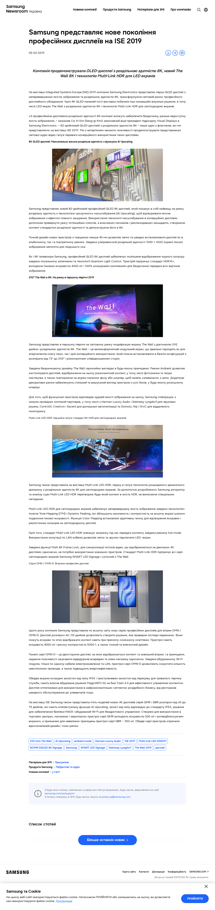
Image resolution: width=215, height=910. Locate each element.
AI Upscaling (62, 741)
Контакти (144, 871)
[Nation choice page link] (206, 10)
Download (168, 53)
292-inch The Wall (41, 741)
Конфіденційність (177, 871)
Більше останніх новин (106, 840)
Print (182, 53)
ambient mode (82, 741)
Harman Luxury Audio (108, 741)
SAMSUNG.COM (197, 871)
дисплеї (160, 747)
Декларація (158, 871)
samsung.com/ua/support (59, 793)
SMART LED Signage (93, 747)
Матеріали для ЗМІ (150, 9)
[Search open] (199, 10)
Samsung (71, 747)
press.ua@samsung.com (116, 796)
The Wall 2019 (143, 747)
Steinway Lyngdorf (120, 747)
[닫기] (206, 886)
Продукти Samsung (117, 9)
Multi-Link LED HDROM (152, 741)
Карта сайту (129, 871)
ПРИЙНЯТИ (195, 898)
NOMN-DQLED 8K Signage (46, 747)
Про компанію (181, 9)
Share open (175, 53)
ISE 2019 (130, 741)
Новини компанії (85, 9)
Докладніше (64, 901)
